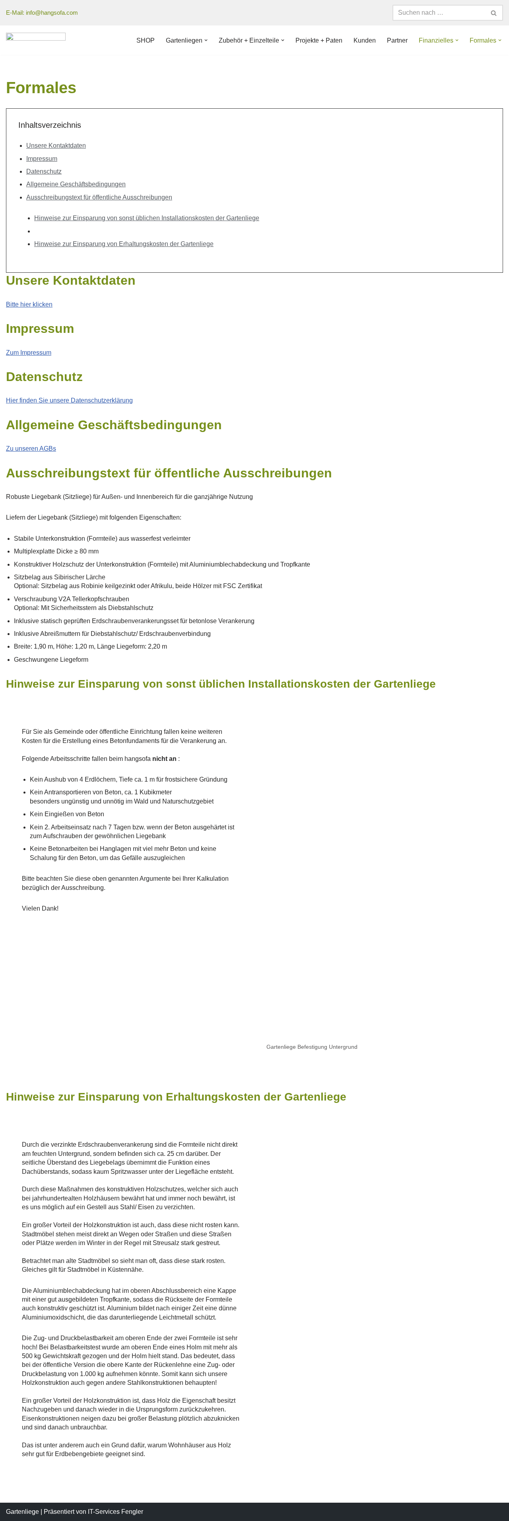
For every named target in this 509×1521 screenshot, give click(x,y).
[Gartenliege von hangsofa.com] (36, 40)
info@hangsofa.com (52, 12)
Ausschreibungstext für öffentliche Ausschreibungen (99, 197)
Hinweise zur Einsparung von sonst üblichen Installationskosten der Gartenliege (146, 218)
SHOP (145, 40)
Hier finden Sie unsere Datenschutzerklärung (69, 400)
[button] (206, 40)
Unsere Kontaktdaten (56, 145)
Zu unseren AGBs (31, 448)
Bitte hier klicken (29, 304)
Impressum (41, 158)
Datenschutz (44, 171)
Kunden (365, 40)
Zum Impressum (28, 352)
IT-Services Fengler (115, 1511)
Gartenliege (22, 1511)
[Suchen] (494, 13)
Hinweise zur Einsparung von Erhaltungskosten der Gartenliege (124, 243)
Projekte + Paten (318, 40)
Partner (397, 40)
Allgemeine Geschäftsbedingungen (76, 184)
